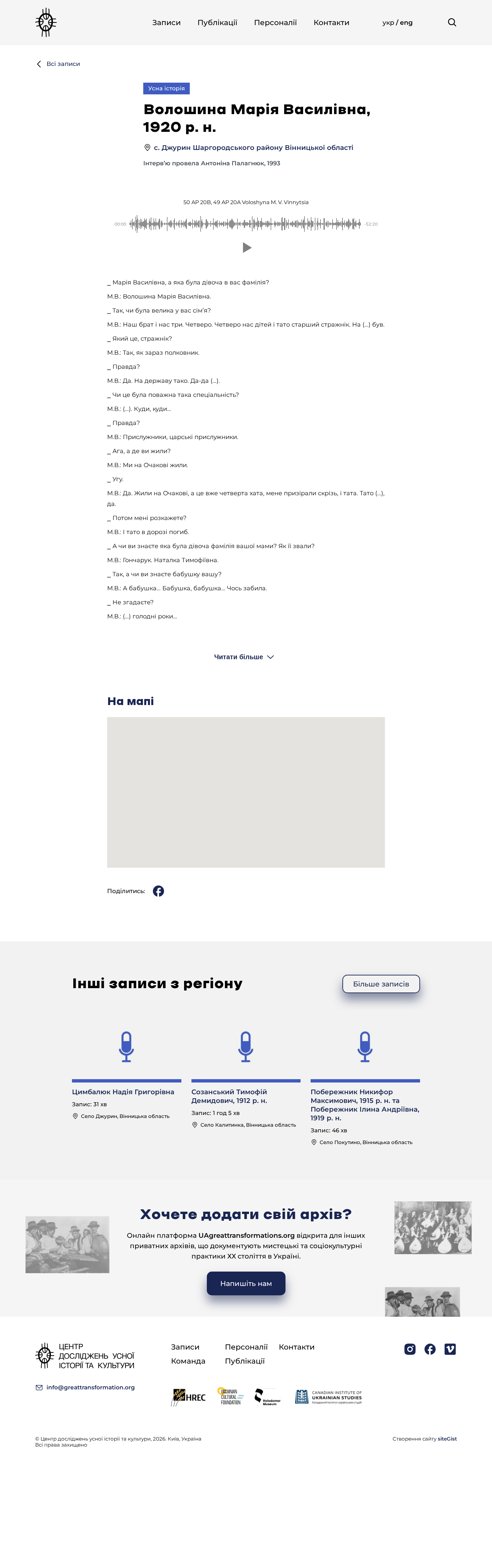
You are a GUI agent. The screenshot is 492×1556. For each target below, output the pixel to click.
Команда (188, 1361)
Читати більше (238, 657)
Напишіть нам (246, 1283)
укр (389, 22)
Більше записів (381, 984)
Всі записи (63, 64)
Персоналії (275, 22)
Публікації (217, 22)
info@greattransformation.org (91, 1387)
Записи (166, 22)
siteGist (447, 1439)
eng (406, 22)
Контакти (331, 22)
